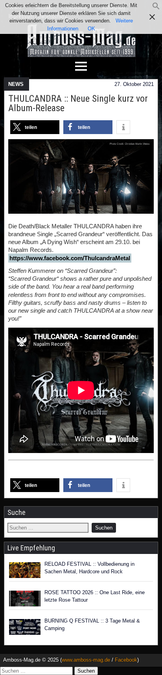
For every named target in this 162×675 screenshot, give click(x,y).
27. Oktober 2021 (134, 84)
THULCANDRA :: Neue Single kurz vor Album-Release (78, 103)
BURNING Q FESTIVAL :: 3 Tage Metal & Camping (92, 625)
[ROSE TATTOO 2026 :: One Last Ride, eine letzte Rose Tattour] (24, 598)
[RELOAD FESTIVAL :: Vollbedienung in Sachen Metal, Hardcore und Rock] (24, 570)
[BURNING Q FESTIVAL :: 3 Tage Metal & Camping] (24, 627)
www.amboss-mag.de (86, 660)
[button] (156, 8)
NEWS (16, 84)
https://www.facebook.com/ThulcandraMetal (69, 258)
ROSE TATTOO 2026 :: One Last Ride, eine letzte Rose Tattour (94, 596)
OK (91, 29)
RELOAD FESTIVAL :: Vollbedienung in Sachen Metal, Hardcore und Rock (89, 568)
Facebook (126, 660)
